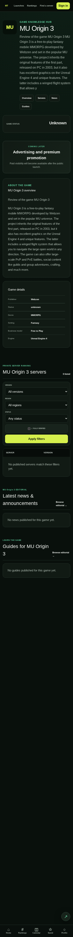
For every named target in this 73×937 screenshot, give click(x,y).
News (54, 98)
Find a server (46, 5)
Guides (25, 106)
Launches (19, 5)
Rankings (32, 5)
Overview (27, 98)
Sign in (63, 5)
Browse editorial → (61, 504)
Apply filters (36, 438)
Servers (41, 98)
